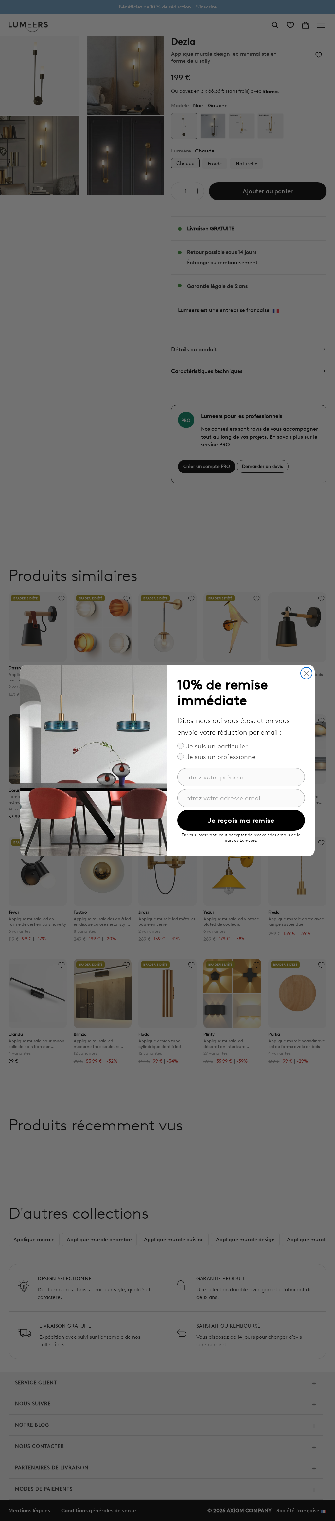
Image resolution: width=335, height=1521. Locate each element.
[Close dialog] (306, 673)
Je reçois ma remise (241, 820)
